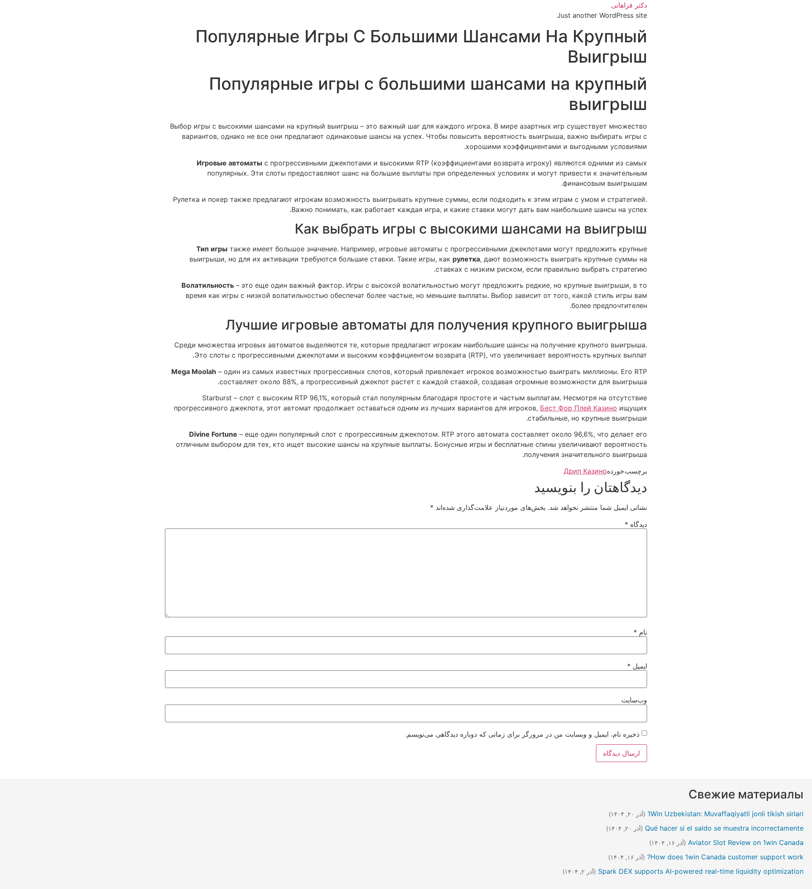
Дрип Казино (585, 471)
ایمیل (637, 666)
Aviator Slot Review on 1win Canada (746, 842)
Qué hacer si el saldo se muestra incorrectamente (724, 828)
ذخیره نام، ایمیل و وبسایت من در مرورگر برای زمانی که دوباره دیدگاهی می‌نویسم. (522, 734)
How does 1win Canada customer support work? (725, 857)
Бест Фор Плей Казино (578, 408)
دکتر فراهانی (629, 5)
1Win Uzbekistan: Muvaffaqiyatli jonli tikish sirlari (725, 813)
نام (640, 632)
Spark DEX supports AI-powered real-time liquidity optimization (701, 871)
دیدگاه (636, 524)
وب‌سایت (634, 699)
